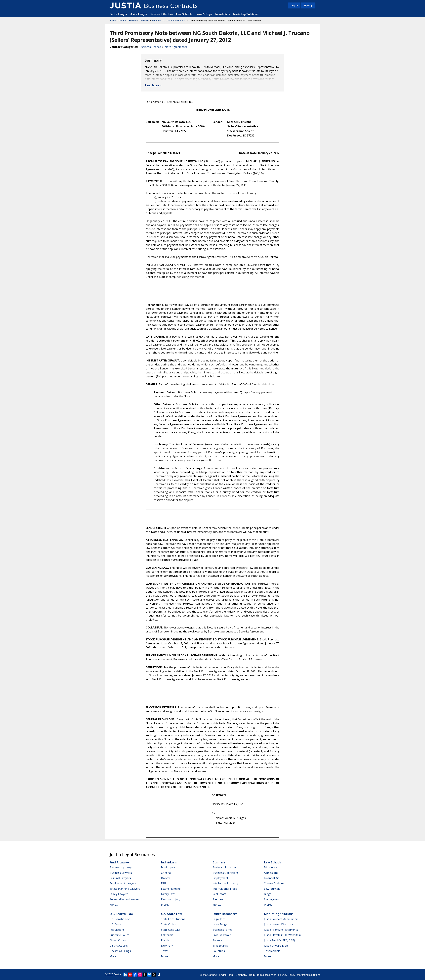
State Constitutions (173, 919)
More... (114, 904)
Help (252, 975)
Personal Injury (170, 899)
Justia (113, 20)
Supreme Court (119, 935)
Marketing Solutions (245, 14)
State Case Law (170, 930)
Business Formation (224, 867)
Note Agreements (176, 47)
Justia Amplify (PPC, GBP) (279, 940)
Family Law (167, 894)
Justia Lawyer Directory (278, 924)
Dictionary (270, 867)
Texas (165, 951)
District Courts (119, 945)
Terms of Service (266, 975)
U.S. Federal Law (121, 914)
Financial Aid (271, 878)
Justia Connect (208, 975)
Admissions (271, 873)
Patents (217, 940)
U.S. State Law (171, 914)
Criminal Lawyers (120, 878)
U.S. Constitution (120, 919)
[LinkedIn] (125, 975)
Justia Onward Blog (276, 945)
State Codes (168, 924)
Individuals (169, 862)
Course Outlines (274, 883)
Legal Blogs (219, 924)
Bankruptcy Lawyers (122, 867)
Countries (218, 951)
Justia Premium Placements (281, 930)
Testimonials (272, 951)
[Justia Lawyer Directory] (159, 975)
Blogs (267, 894)
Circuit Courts (118, 940)
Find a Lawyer (118, 14)
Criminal (166, 873)
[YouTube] (130, 975)
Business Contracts (139, 20)
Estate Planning (171, 889)
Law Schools (184, 14)
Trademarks (220, 945)
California (167, 935)
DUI (163, 883)
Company (241, 975)
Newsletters (222, 14)
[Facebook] (135, 975)
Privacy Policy (286, 975)
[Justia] (125, 5)
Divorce (165, 878)
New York (167, 945)
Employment (220, 878)
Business (218, 862)
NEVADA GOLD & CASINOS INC (169, 20)
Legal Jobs (218, 919)
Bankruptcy (168, 867)
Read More (152, 85)
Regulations (117, 930)
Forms (122, 20)
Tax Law (217, 899)
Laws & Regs (204, 14)
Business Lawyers (121, 873)
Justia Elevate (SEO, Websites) (282, 935)
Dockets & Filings (120, 951)
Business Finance (150, 47)
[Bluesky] (149, 975)
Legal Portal (226, 975)
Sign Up (308, 5)
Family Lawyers (119, 894)
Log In (294, 5)
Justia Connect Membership (281, 919)
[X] (154, 975)
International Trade (224, 889)
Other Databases (224, 914)
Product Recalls (221, 935)
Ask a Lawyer (139, 14)
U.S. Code (115, 924)
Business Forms (222, 930)
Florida (165, 940)
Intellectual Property (225, 883)
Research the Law (161, 14)
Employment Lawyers (123, 883)
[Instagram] (140, 975)
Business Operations (225, 873)
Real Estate (219, 894)
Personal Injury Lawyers (125, 899)
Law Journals (272, 889)
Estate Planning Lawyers (125, 889)
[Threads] (145, 975)
